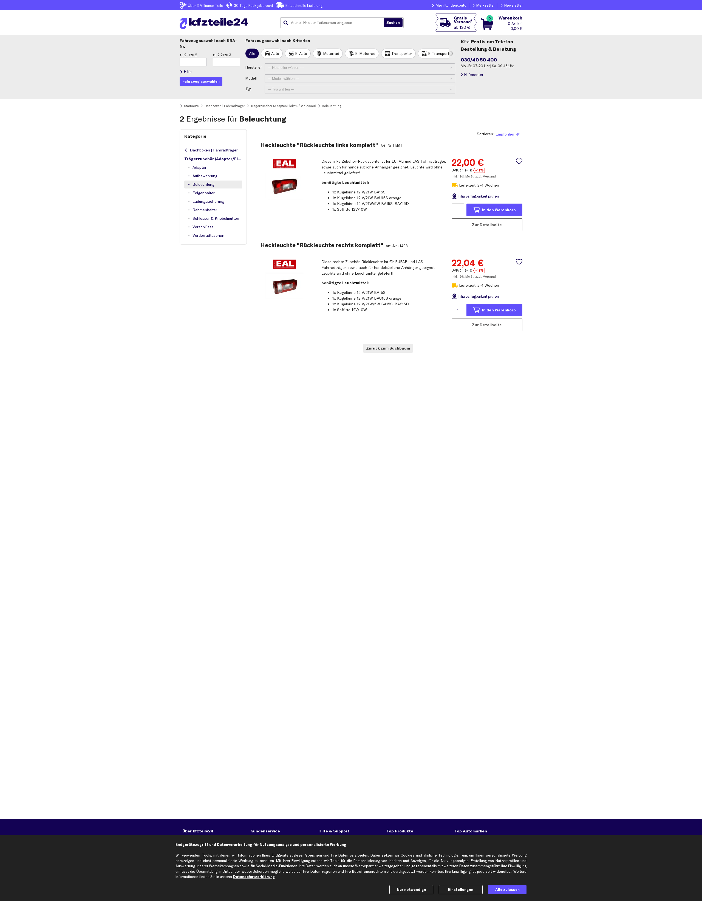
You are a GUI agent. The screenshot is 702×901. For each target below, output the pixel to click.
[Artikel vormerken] (519, 161)
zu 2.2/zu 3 (222, 55)
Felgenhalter (204, 192)
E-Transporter (440, 53)
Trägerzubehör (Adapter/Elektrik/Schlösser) (213, 158)
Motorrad (331, 53)
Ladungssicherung (208, 201)
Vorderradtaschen (208, 235)
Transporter (401, 53)
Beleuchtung (203, 184)
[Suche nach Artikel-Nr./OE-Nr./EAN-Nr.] (393, 22)
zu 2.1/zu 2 (188, 55)
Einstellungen (460, 889)
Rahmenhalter (205, 209)
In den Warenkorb (499, 209)
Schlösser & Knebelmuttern (216, 218)
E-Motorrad (365, 53)
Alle (252, 53)
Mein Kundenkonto (451, 5)
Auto (275, 53)
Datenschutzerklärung (254, 876)
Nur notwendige (411, 889)
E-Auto (301, 53)
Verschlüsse (203, 226)
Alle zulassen (507, 889)
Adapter (199, 167)
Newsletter (513, 5)
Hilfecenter (473, 74)
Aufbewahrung (205, 175)
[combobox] (334, 23)
